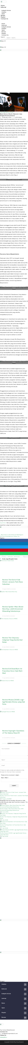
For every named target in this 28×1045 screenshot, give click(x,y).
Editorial (3, 7)
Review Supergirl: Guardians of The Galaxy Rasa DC (13, 732)
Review (3, 15)
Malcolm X (11, 536)
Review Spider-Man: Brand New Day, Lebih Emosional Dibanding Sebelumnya (12, 609)
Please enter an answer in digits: (10, 775)
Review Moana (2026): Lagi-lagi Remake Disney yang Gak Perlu (13, 702)
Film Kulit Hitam (4, 536)
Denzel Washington (17, 535)
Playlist (3, 17)
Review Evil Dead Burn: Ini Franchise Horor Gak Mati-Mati (12, 671)
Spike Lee (16, 536)
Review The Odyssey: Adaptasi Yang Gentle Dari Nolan (12, 640)
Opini (3, 30)
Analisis (4, 12)
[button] (10, 20)
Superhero (3, 523)
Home (3, 5)
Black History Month (6, 535)
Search (3, 37)
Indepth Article (6, 10)
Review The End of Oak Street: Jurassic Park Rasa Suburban (12, 582)
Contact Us (4, 19)
